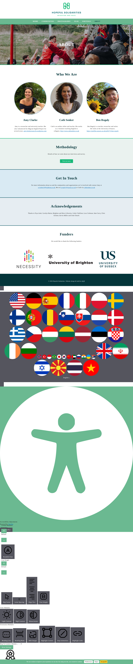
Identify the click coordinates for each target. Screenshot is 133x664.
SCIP (83, 281)
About (97, 21)
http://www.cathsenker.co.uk (69, 131)
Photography (64, 21)
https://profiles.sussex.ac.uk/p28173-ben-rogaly (103, 131)
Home (35, 21)
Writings (86, 21)
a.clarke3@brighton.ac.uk (46, 187)
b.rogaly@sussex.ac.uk (68, 187)
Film (76, 21)
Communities (48, 21)
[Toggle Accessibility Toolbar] (2, 288)
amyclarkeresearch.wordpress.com (35, 131)
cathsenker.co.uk (89, 187)
